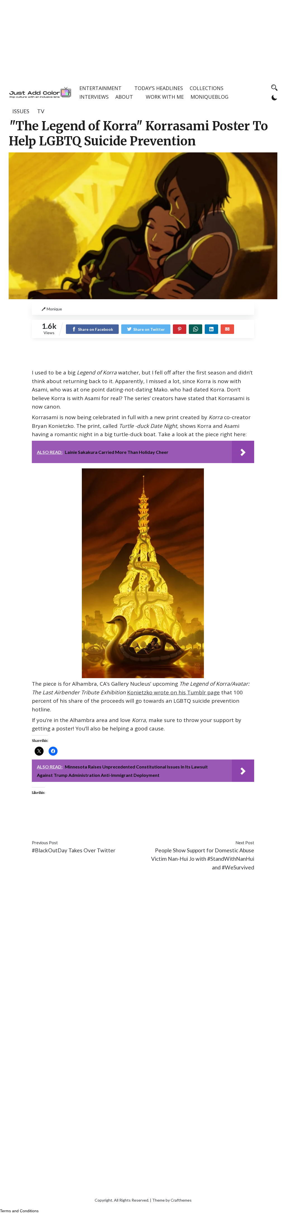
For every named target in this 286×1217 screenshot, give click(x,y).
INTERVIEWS (94, 96)
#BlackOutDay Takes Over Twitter (73, 850)
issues (20, 111)
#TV (114, 826)
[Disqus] (143, 959)
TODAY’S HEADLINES (158, 88)
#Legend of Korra (53, 826)
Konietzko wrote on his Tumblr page (173, 692)
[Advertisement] (143, 39)
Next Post (244, 842)
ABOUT (124, 96)
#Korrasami (237, 818)
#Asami (40, 818)
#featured (174, 818)
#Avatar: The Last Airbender (84, 818)
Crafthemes (181, 1200)
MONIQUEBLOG (209, 96)
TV (40, 111)
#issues (197, 818)
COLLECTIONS (206, 88)
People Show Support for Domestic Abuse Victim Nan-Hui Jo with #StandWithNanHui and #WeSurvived (202, 859)
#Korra (215, 818)
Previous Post (45, 842)
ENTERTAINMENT (100, 88)
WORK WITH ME (165, 96)
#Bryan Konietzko (140, 818)
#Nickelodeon (91, 826)
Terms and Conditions (19, 1211)
